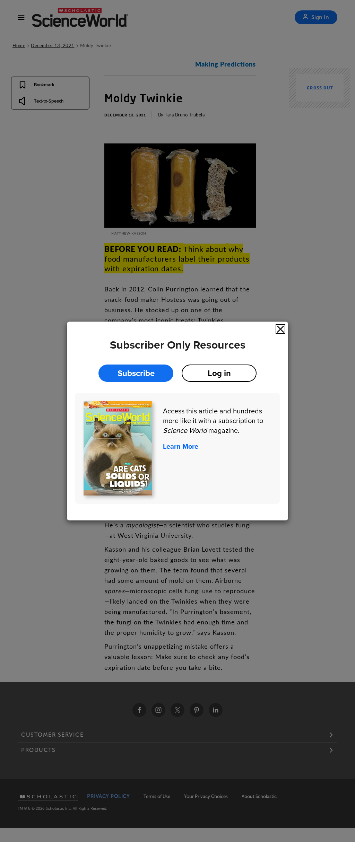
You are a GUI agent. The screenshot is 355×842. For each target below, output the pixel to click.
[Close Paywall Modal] (280, 329)
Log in (219, 373)
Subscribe (136, 373)
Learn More (180, 446)
